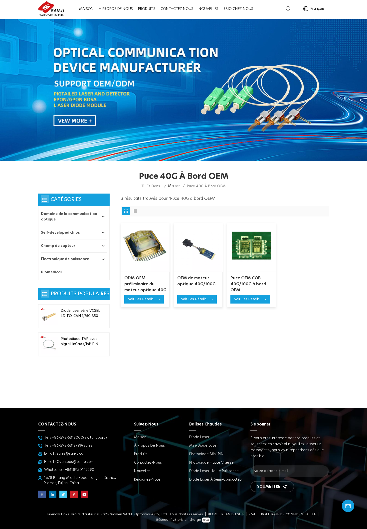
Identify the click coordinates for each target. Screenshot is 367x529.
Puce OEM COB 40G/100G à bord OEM (248, 284)
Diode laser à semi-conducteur (216, 479)
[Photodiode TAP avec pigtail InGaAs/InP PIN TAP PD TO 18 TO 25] (49, 344)
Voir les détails (141, 299)
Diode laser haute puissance (214, 471)
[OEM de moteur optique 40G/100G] (198, 247)
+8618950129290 (79, 470)
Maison (86, 9)
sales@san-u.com (71, 453)
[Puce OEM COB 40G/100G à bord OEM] (251, 247)
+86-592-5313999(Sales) (73, 445)
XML (252, 514)
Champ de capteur (58, 246)
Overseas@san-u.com (75, 462)
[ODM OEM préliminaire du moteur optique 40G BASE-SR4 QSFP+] (145, 247)
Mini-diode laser (203, 445)
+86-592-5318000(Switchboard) (79, 437)
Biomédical (51, 272)
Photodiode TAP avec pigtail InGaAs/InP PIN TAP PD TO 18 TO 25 (79, 342)
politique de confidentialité (288, 514)
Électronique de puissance (65, 259)
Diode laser (199, 437)
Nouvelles (208, 9)
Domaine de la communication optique (69, 216)
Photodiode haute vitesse (211, 462)
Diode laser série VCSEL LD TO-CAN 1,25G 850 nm (80, 313)
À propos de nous (116, 9)
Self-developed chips (60, 232)
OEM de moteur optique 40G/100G (196, 281)
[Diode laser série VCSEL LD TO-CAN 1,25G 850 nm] (49, 316)
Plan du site (232, 514)
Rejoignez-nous (238, 9)
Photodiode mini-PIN (206, 454)
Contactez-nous (177, 9)
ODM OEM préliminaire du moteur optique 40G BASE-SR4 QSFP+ (145, 284)
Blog (212, 514)
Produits (146, 9)
